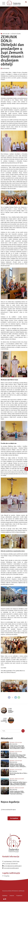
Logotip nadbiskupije (11, 873)
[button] (3, 685)
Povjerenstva (19, 895)
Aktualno (6, 33)
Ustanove (12, 895)
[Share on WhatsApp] (19, 697)
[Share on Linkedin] (15, 697)
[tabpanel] (14, 686)
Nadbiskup (4, 895)
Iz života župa (15, 33)
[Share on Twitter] (12, 697)
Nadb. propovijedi (19, 778)
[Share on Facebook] (9, 697)
